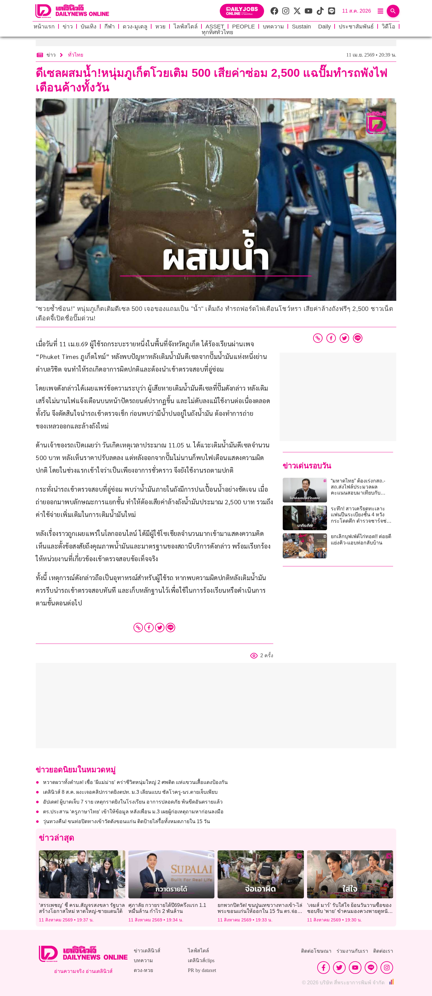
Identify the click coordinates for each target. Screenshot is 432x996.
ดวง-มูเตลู (135, 26)
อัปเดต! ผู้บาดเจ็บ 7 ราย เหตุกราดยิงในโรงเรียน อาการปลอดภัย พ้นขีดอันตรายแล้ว (133, 802)
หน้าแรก (44, 26)
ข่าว (68, 26)
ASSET (215, 26)
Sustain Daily (311, 26)
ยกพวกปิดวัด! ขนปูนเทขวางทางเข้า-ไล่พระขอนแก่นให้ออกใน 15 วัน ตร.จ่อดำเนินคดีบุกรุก (260, 911)
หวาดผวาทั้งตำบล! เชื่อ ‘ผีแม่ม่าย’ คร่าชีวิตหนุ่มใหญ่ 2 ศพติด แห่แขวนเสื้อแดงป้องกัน (135, 782)
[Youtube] (355, 967)
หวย (160, 26)
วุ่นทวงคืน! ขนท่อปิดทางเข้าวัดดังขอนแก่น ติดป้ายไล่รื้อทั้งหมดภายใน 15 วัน (126, 821)
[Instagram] (386, 967)
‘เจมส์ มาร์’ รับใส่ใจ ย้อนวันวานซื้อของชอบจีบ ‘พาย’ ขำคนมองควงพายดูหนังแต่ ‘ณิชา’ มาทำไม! (349, 911)
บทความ (273, 26)
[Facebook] (149, 627)
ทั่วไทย (75, 55)
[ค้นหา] (393, 11)
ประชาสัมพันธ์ (356, 26)
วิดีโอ (388, 26)
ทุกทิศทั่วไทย (217, 32)
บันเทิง (88, 26)
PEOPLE (243, 26)
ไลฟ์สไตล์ (186, 26)
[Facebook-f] (323, 967)
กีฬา (109, 26)
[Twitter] (159, 627)
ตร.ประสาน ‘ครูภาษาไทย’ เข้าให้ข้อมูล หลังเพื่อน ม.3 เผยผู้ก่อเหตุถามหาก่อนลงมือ (133, 811)
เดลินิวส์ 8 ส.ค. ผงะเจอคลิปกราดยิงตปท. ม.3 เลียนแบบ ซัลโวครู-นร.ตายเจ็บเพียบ (130, 792)
